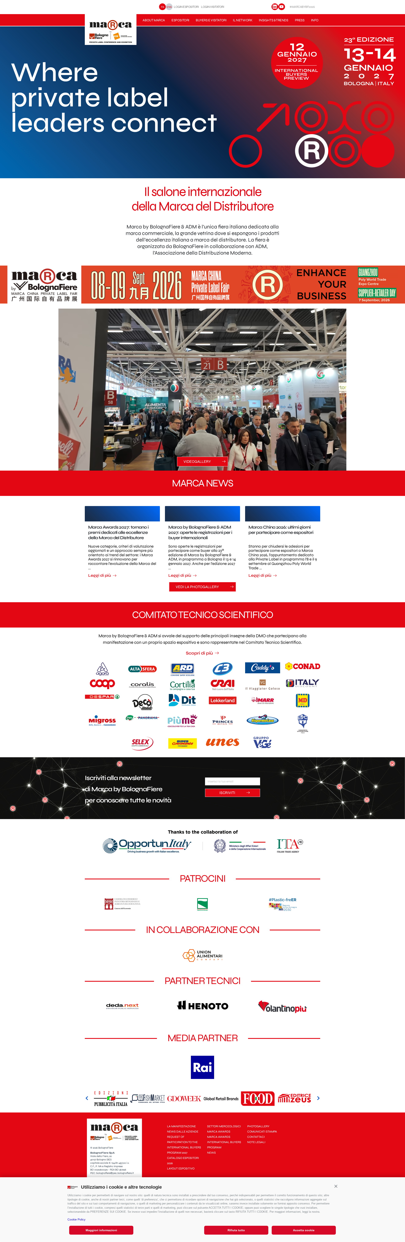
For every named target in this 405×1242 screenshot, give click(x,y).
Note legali (256, 1142)
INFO (315, 20)
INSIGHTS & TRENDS (273, 20)
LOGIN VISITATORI (212, 7)
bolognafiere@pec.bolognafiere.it (115, 1173)
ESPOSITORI (180, 20)
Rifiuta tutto (236, 1230)
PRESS (300, 20)
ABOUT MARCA (154, 20)
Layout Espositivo (180, 1168)
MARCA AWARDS (218, 1131)
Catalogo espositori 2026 (183, 1160)
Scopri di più (200, 653)
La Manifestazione (181, 1126)
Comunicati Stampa (262, 1131)
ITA (162, 6)
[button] (336, 1186)
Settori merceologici (224, 1126)
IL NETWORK (242, 20)
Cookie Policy (76, 1219)
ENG (169, 6)
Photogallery (258, 1126)
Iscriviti (227, 792)
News (211, 1152)
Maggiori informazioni (101, 1230)
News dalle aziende (182, 1131)
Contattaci (256, 1137)
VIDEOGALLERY (198, 461)
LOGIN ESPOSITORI (186, 7)
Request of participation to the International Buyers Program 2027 (184, 1144)
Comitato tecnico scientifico (202, 615)
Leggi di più (100, 575)
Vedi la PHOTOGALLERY (198, 587)
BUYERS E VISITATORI (211, 20)
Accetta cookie (304, 1230)
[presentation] (87, 1099)
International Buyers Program (224, 1144)
